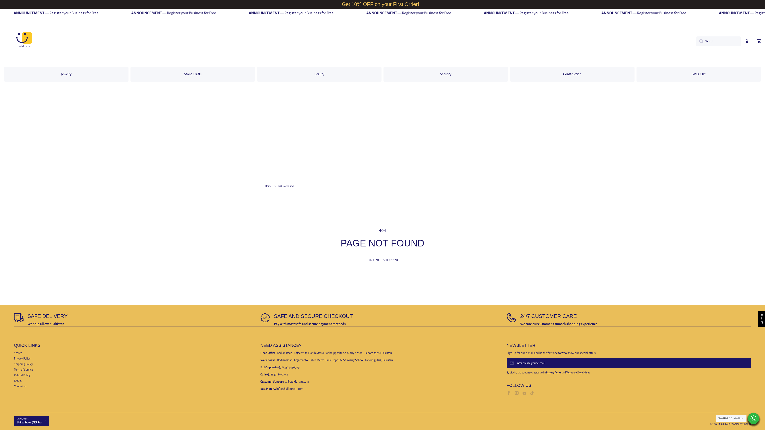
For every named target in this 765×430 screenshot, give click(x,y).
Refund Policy (22, 375)
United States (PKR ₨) (29, 422)
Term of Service (23, 369)
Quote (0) (761, 319)
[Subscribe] (746, 363)
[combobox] (718, 41)
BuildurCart (724, 424)
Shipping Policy (23, 364)
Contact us (20, 386)
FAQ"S (18, 380)
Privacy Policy (22, 358)
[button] (759, 41)
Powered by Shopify (741, 424)
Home (268, 186)
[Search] (699, 41)
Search (18, 353)
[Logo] (24, 41)
